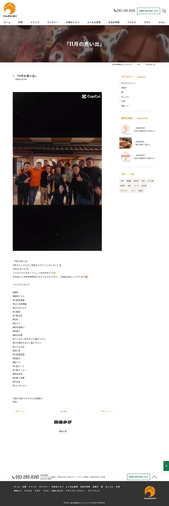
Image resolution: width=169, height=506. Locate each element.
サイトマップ (94, 490)
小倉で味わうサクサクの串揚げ (28, 398)
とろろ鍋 (150, 181)
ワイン (133, 191)
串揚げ (15, 401)
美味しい (125, 105)
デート (136, 186)
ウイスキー (124, 191)
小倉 (121, 181)
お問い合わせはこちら (148, 10)
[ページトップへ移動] (154, 476)
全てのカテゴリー (128, 83)
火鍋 (142, 181)
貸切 (129, 186)
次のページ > (106, 411)
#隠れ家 (63, 431)
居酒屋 (128, 181)
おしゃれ (125, 96)
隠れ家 (136, 181)
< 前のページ (20, 411)
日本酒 (143, 186)
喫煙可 (122, 186)
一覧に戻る (63, 411)
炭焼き (140, 191)
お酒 (123, 101)
